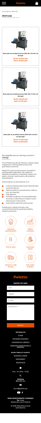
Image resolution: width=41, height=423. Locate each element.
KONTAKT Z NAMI (20, 356)
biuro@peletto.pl (20, 388)
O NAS (20, 335)
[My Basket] (37, 3)
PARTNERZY (20, 359)
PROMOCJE (20, 362)
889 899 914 (20, 381)
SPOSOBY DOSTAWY (20, 339)
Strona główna (6, 11)
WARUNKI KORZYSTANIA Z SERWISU (20, 346)
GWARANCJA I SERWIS (20, 342)
